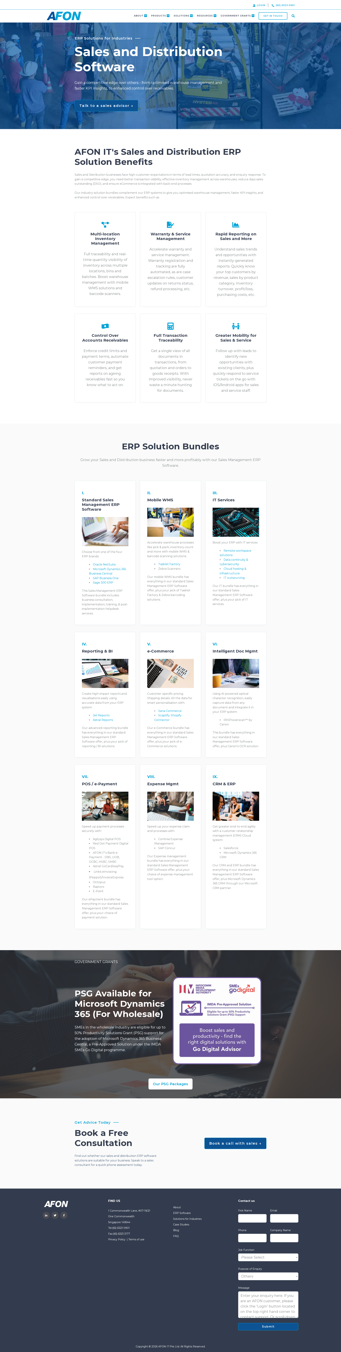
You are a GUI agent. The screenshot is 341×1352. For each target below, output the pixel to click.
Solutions (181, 15)
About (138, 15)
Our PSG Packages (170, 1084)
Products (158, 15)
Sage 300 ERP (103, 582)
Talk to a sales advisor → (106, 106)
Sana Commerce (170, 711)
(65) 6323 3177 (121, 1233)
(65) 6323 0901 (121, 1228)
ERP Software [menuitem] (182, 1213)
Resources (205, 15)
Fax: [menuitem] (110, 1233)
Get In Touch (273, 16)
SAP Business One (106, 578)
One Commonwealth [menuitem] (121, 1216)
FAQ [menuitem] (176, 1236)
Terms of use (136, 1239)
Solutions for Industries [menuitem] (187, 1218)
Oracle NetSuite (104, 564)
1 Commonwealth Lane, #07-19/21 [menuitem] (129, 1210)
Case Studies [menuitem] (181, 1224)
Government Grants (236, 15)
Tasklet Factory (169, 564)
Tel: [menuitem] (110, 1228)
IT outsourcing (234, 577)
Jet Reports (101, 715)
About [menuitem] (177, 1207)
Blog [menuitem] (176, 1230)
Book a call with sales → (235, 1143)
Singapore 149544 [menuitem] (119, 1222)
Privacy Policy (116, 1239)
